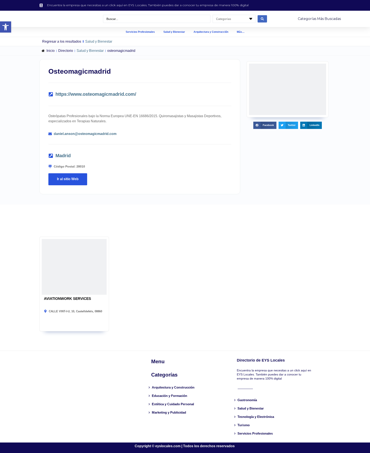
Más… (241, 31)
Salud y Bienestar (174, 31)
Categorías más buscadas (319, 19)
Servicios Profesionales (140, 31)
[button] (5, 27)
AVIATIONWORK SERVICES (67, 299)
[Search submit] (262, 18)
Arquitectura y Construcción (211, 31)
